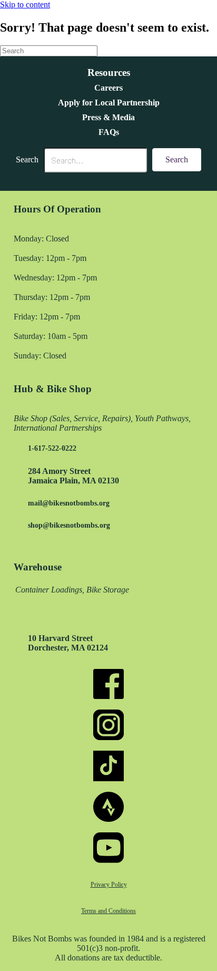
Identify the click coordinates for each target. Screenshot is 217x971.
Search (27, 159)
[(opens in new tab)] (108, 696)
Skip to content (25, 4)
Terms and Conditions (108, 911)
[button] (176, 159)
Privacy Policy (109, 884)
